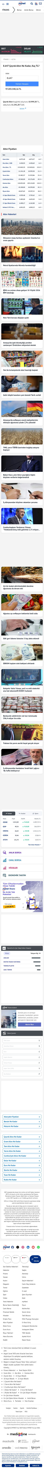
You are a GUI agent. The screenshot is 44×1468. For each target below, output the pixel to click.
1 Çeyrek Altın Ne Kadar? (12, 1381)
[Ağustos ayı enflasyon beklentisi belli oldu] (22, 602)
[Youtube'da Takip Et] (33, 1247)
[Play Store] (7, 1259)
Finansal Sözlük (8, 1312)
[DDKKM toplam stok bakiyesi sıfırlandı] (22, 652)
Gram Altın (6, 159)
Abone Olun (29, 1024)
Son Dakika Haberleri (10, 1267)
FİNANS (5, 9)
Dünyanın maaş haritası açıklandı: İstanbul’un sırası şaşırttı (21, 239)
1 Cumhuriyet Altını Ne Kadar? (14, 1387)
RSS (26, 1412)
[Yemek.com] (35, 1448)
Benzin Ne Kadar (10, 1121)
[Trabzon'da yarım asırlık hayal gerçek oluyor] (22, 732)
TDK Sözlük (26, 1333)
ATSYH (5, 840)
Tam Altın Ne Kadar (11, 1146)
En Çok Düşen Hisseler (28, 1393)
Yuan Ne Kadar (10, 1175)
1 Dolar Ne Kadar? (10, 1390)
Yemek (5, 1277)
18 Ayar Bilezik (9, 1379)
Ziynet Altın (6, 191)
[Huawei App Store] (24, 1259)
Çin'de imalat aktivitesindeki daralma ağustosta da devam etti (18, 587)
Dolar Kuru (7, 1326)
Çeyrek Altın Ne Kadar (13, 1137)
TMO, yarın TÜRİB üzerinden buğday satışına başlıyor (21, 448)
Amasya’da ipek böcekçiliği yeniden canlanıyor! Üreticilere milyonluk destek (19, 344)
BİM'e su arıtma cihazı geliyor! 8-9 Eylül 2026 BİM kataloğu (21, 291)
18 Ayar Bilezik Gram (9, 199)
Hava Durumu (8, 1336)
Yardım (15, 1408)
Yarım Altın (6, 175)
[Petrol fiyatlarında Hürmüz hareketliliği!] (22, 254)
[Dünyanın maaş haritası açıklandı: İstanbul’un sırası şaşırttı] (22, 227)
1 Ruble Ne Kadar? (10, 1393)
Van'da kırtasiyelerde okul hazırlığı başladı (20, 370)
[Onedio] (7, 1448)
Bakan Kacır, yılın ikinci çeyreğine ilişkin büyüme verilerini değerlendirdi (19, 476)
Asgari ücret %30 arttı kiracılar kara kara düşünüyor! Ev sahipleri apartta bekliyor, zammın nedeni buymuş (18, 1356)
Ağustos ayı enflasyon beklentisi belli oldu (20, 613)
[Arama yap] (31, 4)
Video (5, 1298)
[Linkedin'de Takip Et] (28, 1247)
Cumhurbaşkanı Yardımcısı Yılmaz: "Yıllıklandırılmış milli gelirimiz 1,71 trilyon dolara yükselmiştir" (20, 528)
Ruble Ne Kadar (10, 1179)
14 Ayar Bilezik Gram (9, 195)
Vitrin (24, 1277)
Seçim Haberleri (27, 1281)
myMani (25, 1301)
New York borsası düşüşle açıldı (16, 318)
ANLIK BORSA (15, 852)
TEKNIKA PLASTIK (9, 966)
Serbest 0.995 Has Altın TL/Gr (9, 207)
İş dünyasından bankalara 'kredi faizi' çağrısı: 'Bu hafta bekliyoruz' (21, 769)
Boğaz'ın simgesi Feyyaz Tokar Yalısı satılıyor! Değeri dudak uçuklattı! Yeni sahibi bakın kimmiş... (20, 1365)
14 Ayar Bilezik (21, 1376)
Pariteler (18, 1401)
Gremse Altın (6, 183)
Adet (7, 73)
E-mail (24, 1291)
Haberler (6, 1270)
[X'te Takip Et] (17, 1247)
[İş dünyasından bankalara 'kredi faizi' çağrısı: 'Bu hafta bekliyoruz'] (22, 757)
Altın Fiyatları (8, 1322)
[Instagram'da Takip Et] (22, 1247)
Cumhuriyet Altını (8, 179)
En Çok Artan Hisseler (11, 1395)
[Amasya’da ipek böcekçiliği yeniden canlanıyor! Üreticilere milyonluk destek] (22, 331)
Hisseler (6, 1315)
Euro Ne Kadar (10, 1165)
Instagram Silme (28, 1329)
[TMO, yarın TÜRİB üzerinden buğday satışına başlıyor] (22, 436)
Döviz (38, 10)
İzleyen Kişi (34, 953)
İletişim (8, 1408)
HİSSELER (13, 867)
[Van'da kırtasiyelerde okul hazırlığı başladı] (22, 359)
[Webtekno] (21, 1448)
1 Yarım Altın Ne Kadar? (12, 1384)
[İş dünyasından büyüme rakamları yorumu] (22, 491)
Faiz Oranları (29, 1401)
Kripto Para (7, 1319)
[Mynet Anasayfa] (22, 3)
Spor (4, 1295)
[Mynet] (35, 1441)
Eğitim (5, 1291)
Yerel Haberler (8, 1301)
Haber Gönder (36, 1259)
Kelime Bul (26, 1308)
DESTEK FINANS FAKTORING (12, 962)
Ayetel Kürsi (26, 1336)
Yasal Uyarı (19, 1412)
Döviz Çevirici (11, 1033)
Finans (5, 1274)
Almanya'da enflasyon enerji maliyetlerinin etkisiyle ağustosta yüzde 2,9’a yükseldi (20, 421)
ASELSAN (6, 958)
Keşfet (5, 1340)
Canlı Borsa (7, 1308)
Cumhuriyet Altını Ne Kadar (15, 1156)
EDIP (4, 827)
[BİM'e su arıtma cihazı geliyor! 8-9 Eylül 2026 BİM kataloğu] (22, 279)
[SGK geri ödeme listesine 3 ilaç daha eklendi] (22, 627)
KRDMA (5, 831)
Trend (5, 1288)
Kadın (5, 1281)
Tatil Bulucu (26, 1315)
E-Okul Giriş (26, 1322)
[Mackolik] (9, 1441)
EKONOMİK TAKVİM (17, 875)
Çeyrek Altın (6, 171)
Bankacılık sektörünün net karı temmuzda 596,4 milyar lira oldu (20, 717)
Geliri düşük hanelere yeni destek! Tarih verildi (22, 395)
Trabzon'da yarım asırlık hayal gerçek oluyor (21, 743)
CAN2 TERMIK (8, 970)
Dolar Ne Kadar (10, 1160)
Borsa (19, 10)
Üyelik (22, 1408)
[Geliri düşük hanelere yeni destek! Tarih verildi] (22, 384)
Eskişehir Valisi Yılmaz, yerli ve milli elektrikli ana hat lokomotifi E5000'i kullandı (21, 689)
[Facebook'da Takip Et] (12, 1247)
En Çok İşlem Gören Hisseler (14, 1398)
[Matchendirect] (23, 1441)
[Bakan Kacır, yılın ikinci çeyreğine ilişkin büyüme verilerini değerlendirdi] (22, 464)
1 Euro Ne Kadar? (26, 1390)
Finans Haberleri (9, 1370)
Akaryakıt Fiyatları (11, 1117)
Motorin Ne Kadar (11, 1126)
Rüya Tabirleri (8, 1333)
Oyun (24, 1305)
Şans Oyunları (27, 1295)
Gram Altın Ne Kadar (12, 1141)
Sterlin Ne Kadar (10, 1170)
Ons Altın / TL (7, 167)
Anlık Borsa (28, 10)
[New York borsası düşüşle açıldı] (22, 306)
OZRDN (5, 835)
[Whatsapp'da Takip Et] (38, 1247)
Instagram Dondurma (29, 1326)
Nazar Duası (26, 1340)
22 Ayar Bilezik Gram (9, 203)
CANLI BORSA (15, 860)
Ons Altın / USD (7, 163)
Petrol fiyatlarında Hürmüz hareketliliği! (19, 265)
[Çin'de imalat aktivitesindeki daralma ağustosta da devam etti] (22, 575)
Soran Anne (26, 1312)
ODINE (5, 822)
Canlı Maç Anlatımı (28, 1284)
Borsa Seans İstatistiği (11, 1305)
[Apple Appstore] (15, 1259)
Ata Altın (5, 187)
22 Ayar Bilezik (23, 1379)
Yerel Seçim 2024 (25, 1370)
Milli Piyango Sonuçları (30, 1319)
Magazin (6, 1284)
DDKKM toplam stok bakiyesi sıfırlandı (18, 663)
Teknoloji (25, 1267)
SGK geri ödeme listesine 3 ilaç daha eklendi (21, 638)
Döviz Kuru (8, 1401)
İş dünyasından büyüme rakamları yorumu (20, 502)
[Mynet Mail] (40, 4)
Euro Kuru (6, 1329)
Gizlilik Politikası (32, 1408)
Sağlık (24, 1270)
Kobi (23, 1298)
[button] (7, 4)
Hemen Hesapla (22, 84)
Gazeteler (25, 1288)
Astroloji (25, 1274)
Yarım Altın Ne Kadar (12, 1151)
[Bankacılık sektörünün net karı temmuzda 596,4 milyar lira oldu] (22, 705)
